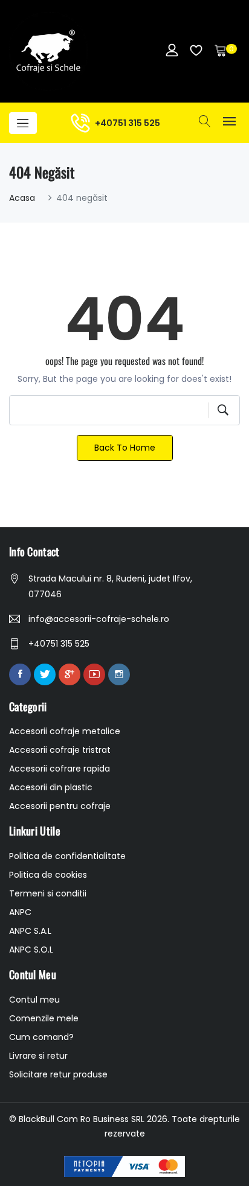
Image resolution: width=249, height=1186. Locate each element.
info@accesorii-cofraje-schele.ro (98, 619)
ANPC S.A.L (30, 931)
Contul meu (34, 1000)
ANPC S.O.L (31, 949)
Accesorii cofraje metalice (64, 731)
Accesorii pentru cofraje (60, 806)
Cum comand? (41, 1037)
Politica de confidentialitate (67, 856)
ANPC (20, 912)
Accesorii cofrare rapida (59, 769)
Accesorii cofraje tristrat (60, 750)
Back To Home (124, 448)
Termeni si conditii (47, 893)
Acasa (22, 198)
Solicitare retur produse (58, 1074)
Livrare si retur (38, 1056)
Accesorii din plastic (50, 787)
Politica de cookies (48, 875)
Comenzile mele (44, 1018)
